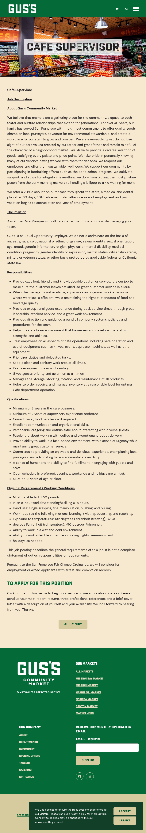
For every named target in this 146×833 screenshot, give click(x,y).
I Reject (124, 820)
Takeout (24, 763)
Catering (25, 769)
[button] (117, 8)
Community (27, 748)
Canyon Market (87, 706)
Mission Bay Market (89, 678)
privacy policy (77, 814)
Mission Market (87, 685)
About (23, 735)
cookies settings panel (49, 822)
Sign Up (88, 760)
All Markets (85, 671)
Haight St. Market (88, 692)
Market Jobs (85, 713)
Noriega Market (87, 699)
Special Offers (29, 756)
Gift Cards (26, 776)
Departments (28, 742)
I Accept (125, 811)
